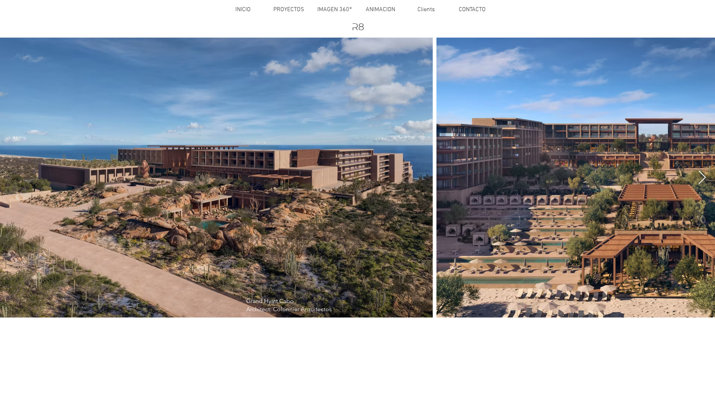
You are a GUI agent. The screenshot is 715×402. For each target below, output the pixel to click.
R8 (358, 27)
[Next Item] (702, 177)
